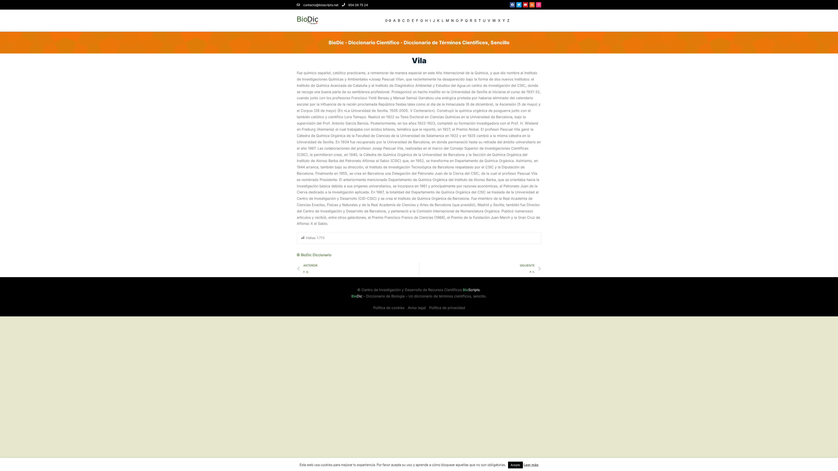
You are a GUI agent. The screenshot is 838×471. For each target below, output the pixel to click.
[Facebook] (512, 4)
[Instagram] (538, 4)
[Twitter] (519, 4)
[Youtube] (525, 4)
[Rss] (532, 4)
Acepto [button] (515, 465)
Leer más (531, 465)
